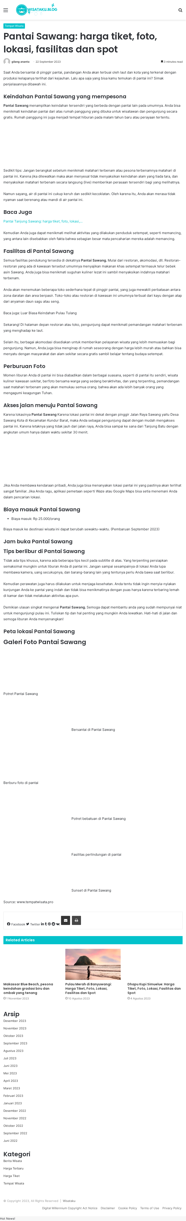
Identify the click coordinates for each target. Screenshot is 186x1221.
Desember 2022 (14, 1110)
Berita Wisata (12, 1161)
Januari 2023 (12, 1103)
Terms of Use (149, 1208)
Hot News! (7, 1218)
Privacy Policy (171, 1208)
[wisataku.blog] (36, 10)
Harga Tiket (11, 1176)
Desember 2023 (14, 1021)
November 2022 (14, 1118)
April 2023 (10, 1081)
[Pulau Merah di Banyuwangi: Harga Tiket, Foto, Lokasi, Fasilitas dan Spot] (92, 964)
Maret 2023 (11, 1088)
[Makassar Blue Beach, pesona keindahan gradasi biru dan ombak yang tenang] (31, 964)
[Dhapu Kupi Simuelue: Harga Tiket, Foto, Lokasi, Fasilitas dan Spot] (155, 964)
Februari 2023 (13, 1095)
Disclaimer (108, 1208)
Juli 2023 (9, 1058)
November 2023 (14, 1028)
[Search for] (180, 12)
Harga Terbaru (13, 1168)
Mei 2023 (10, 1073)
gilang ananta (20, 61)
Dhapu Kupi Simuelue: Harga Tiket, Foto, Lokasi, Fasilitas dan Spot (154, 988)
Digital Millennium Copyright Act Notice (70, 1208)
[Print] (76, 920)
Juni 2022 (10, 1140)
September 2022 (15, 1133)
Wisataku (69, 1201)
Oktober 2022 (13, 1125)
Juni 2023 (10, 1066)
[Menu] (5, 12)
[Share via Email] (65, 920)
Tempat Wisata (14, 25)
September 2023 (15, 1043)
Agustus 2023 (13, 1051)
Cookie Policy (127, 1208)
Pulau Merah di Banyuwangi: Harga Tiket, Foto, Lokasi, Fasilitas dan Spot (88, 988)
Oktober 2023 (13, 1036)
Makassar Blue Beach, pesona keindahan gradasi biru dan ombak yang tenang (28, 988)
